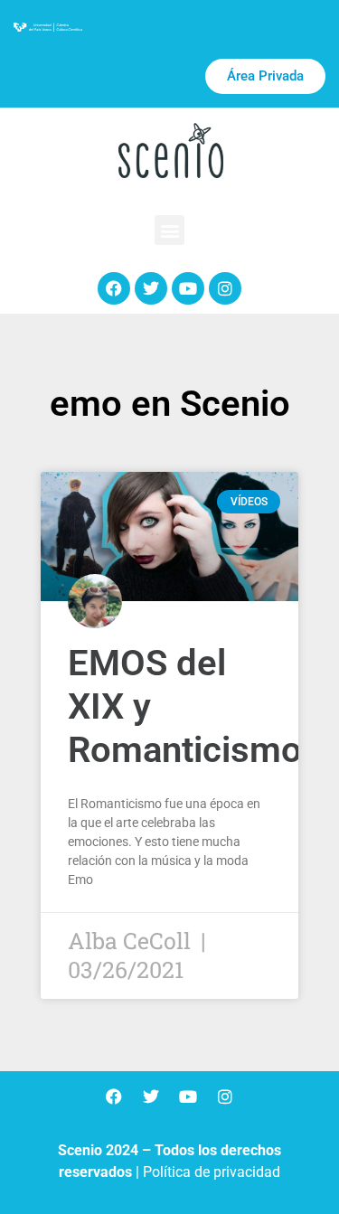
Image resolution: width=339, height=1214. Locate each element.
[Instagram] (225, 288)
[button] (169, 230)
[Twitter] (151, 288)
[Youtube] (188, 288)
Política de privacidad (211, 1172)
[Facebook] (114, 288)
